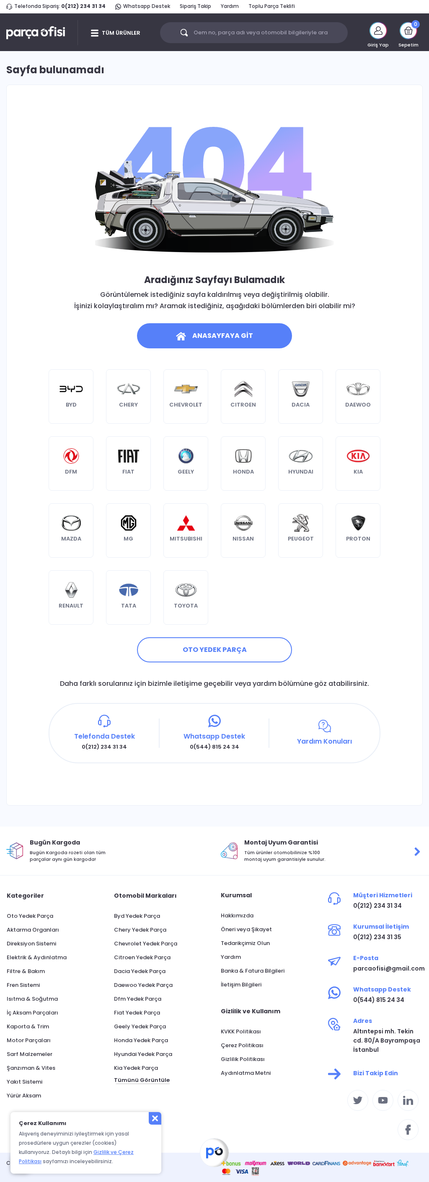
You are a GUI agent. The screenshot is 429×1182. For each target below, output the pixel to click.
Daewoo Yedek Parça (143, 985)
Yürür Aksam (24, 1096)
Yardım (230, 6)
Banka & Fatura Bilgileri (252, 971)
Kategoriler (25, 896)
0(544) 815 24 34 (378, 1000)
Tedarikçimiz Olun (245, 943)
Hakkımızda (237, 915)
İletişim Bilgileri (241, 985)
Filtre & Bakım (26, 971)
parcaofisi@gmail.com (388, 968)
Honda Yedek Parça (141, 1040)
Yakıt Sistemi (24, 1082)
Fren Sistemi (23, 985)
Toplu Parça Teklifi (271, 6)
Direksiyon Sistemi (31, 944)
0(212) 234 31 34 (83, 6)
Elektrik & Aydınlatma (37, 957)
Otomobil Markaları (145, 896)
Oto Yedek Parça (30, 916)
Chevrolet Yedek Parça (145, 944)
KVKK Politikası (241, 1031)
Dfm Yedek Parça (137, 999)
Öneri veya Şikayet (246, 929)
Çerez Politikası (242, 1045)
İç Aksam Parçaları (32, 1013)
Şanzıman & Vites (31, 1068)
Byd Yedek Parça (137, 916)
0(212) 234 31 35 (377, 937)
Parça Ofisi (214, 1152)
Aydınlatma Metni (246, 1073)
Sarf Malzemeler (29, 1054)
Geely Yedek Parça (140, 1026)
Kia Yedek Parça (136, 1068)
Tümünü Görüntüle (142, 1080)
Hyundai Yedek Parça (143, 1054)
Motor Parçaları (29, 1040)
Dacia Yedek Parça (139, 971)
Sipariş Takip (195, 6)
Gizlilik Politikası (243, 1059)
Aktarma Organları (33, 930)
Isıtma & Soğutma (32, 999)
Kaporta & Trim (28, 1026)
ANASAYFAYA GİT (222, 335)
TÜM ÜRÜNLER (121, 33)
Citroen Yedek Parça (142, 957)
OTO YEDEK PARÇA (215, 649)
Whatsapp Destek (146, 6)
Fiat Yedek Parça (137, 1013)
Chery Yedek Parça (140, 930)
